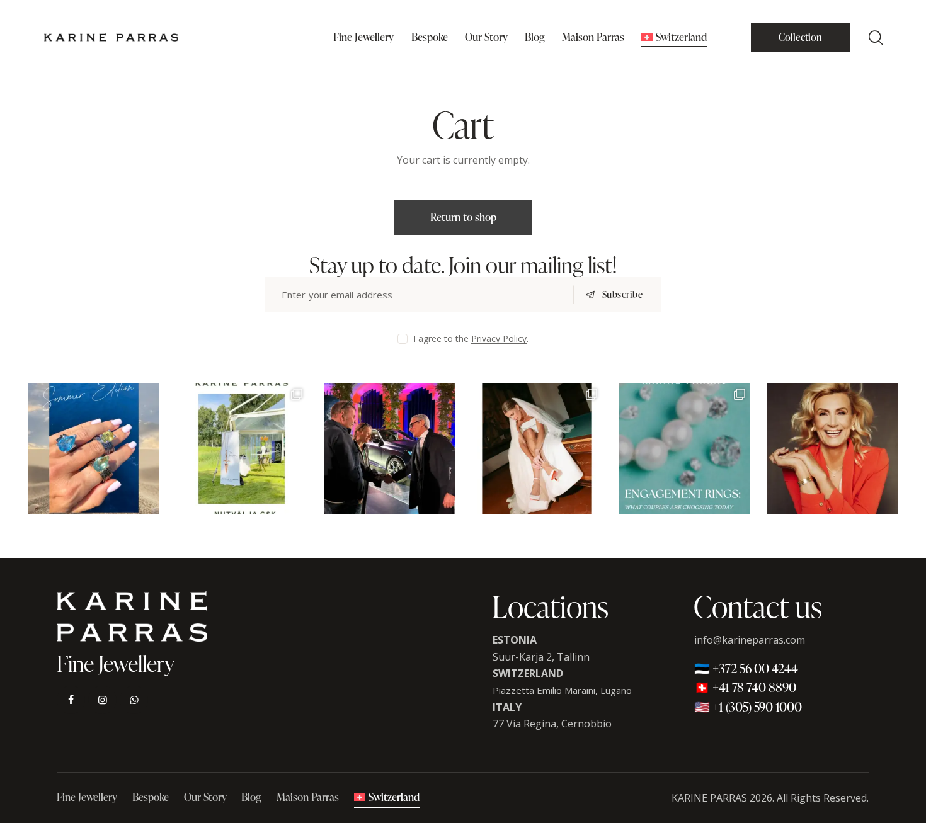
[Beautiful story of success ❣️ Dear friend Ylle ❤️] (832, 448)
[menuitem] (674, 37)
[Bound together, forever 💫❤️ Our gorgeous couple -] (536, 448)
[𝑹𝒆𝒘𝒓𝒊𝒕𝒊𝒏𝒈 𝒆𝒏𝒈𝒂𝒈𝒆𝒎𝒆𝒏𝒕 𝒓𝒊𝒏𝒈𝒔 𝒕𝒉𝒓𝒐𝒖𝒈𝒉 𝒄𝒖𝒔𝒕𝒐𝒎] (684, 448)
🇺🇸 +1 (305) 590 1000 (748, 706)
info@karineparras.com (749, 640)
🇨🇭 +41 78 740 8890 (745, 687)
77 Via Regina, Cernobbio (552, 723)
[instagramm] (102, 700)
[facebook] (71, 700)
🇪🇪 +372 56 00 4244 (746, 668)
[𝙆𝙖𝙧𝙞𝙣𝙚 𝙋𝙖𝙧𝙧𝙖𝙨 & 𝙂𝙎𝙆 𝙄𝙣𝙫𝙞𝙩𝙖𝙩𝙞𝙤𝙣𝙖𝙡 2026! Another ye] (241, 448)
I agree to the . (471, 338)
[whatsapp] (134, 700)
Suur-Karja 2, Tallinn (541, 657)
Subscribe (622, 294)
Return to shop (463, 217)
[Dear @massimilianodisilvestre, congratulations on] (389, 448)
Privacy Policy (499, 339)
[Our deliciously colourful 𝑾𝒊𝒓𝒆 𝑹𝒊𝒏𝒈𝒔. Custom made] (93, 448)
